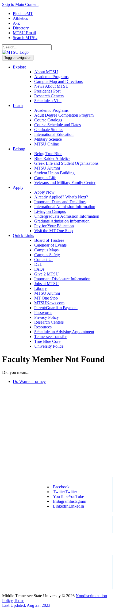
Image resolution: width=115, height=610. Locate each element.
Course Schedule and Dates (57, 124)
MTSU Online (46, 144)
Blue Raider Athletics (52, 158)
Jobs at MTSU (46, 283)
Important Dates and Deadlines (60, 202)
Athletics (20, 18)
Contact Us (43, 259)
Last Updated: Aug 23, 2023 (26, 605)
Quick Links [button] (23, 235)
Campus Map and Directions (58, 81)
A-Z (16, 23)
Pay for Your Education (54, 226)
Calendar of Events (50, 245)
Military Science (48, 139)
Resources (43, 327)
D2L (38, 264)
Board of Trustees (49, 240)
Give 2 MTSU (46, 274)
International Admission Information (64, 206)
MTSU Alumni (47, 168)
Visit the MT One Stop (53, 230)
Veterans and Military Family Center (64, 182)
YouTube (68, 496)
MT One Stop (46, 298)
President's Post (47, 91)
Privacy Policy (46, 317)
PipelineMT (23, 13)
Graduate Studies (48, 129)
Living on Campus (50, 211)
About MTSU (46, 72)
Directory (21, 28)
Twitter (65, 491)
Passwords (43, 312)
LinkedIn (68, 506)
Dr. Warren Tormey (29, 381)
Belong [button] (19, 149)
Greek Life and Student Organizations (66, 163)
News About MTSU (51, 86)
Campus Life (45, 177)
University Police (48, 346)
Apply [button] (18, 187)
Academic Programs (51, 76)
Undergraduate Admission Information (66, 216)
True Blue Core (47, 341)
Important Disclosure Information (62, 279)
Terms (19, 600)
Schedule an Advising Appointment (64, 331)
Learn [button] (18, 105)
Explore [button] (19, 67)
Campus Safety (47, 254)
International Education (54, 134)
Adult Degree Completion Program (64, 115)
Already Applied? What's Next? (61, 197)
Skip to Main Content (20, 4)
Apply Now (44, 192)
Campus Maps (46, 250)
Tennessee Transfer (50, 336)
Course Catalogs (48, 120)
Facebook (61, 487)
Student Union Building (54, 173)
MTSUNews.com (49, 303)
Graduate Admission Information (62, 221)
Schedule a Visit (48, 100)
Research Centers (49, 96)
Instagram (69, 501)
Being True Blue (48, 153)
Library (40, 288)
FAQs (39, 269)
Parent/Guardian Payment (56, 307)
